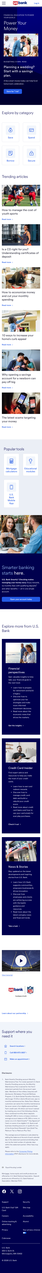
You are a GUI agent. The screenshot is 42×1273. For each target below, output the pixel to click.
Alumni (26, 1221)
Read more (7, 219)
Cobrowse (6, 1238)
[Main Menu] (4, 3)
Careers (5, 1216)
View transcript (7, 975)
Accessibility (28, 1216)
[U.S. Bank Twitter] (12, 1191)
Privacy (5, 1230)
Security (26, 1202)
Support (5, 1202)
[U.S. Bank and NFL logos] (21, 961)
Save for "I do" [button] (13, 91)
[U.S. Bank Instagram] (20, 1191)
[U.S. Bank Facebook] (4, 1191)
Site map (26, 1207)
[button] (36, 3)
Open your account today (21, 599)
